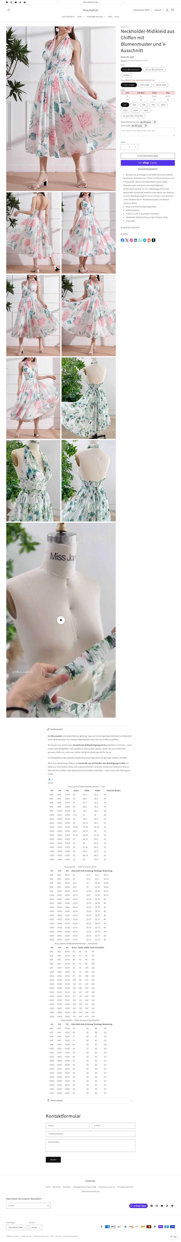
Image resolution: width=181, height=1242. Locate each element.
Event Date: (126, 125)
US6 (143, 105)
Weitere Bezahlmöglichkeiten (148, 169)
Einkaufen (67, 1187)
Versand (123, 61)
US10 (163, 105)
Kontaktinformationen (70, 1236)
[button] (9, 10)
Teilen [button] (125, 234)
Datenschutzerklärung (90, 1191)
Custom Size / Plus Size (133, 116)
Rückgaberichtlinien (125, 1187)
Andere (126, 75)
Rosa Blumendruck (131, 69)
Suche (48, 1187)
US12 (125, 110)
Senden (53, 1160)
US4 (134, 105)
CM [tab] (51, 783)
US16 (146, 110)
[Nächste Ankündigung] (123, 2)
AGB (52, 1236)
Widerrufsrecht (26, 1236)
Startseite (57, 1187)
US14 (136, 110)
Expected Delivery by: (130, 122)
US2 (125, 105)
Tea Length (145, 85)
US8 (153, 105)
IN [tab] (49, 783)
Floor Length (128, 85)
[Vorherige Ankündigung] (57, 2)
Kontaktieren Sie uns (107, 1187)
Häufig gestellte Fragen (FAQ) (84, 1187)
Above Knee (161, 85)
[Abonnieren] (47, 1205)
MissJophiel (15, 1236)
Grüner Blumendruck (154, 69)
